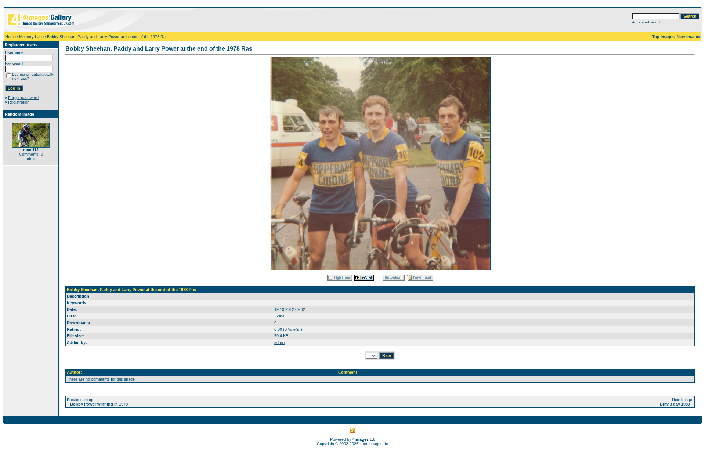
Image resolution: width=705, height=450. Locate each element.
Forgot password (23, 97)
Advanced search (647, 22)
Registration (18, 102)
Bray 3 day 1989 (675, 404)
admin (279, 342)
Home (10, 37)
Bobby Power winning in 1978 (99, 404)
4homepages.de (373, 444)
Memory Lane (31, 37)
